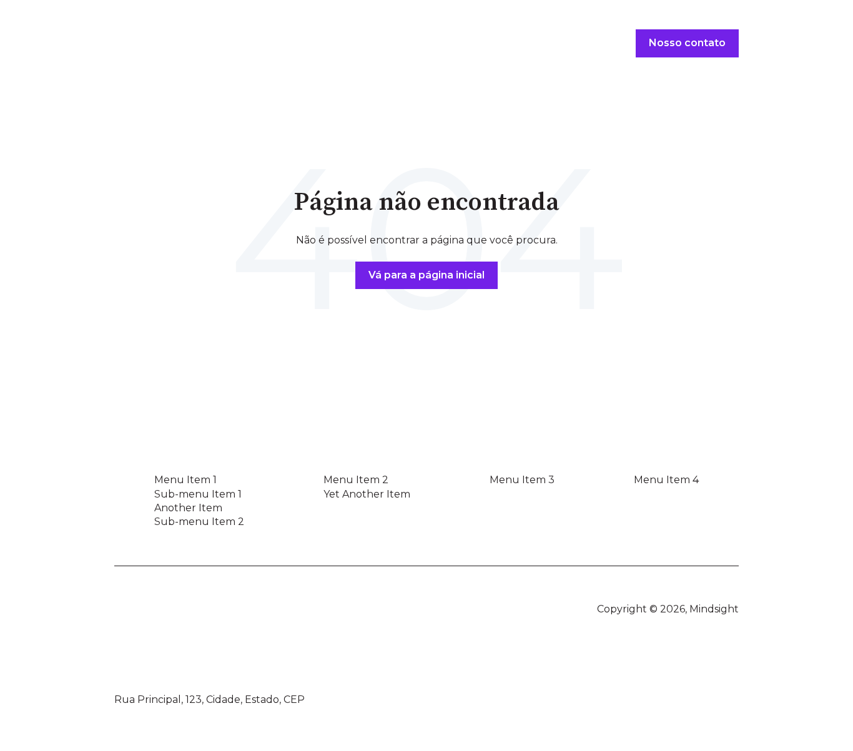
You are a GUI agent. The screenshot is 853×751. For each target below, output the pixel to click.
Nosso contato (687, 43)
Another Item (188, 508)
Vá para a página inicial (426, 275)
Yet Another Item (366, 494)
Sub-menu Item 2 (199, 522)
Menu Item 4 (666, 480)
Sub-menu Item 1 (198, 494)
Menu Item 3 (522, 480)
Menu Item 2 (355, 480)
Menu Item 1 (185, 480)
